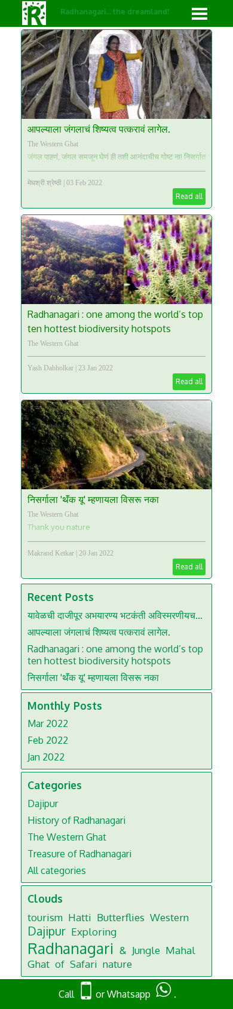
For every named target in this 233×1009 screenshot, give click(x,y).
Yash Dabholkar (50, 368)
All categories (56, 870)
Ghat (38, 964)
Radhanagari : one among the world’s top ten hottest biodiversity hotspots (115, 655)
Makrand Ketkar (50, 553)
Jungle (146, 950)
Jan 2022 (46, 757)
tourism (45, 917)
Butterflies (121, 917)
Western (169, 917)
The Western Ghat (52, 144)
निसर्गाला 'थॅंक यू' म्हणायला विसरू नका (93, 499)
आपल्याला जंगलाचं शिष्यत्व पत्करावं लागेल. (98, 129)
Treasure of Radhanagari (79, 854)
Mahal (180, 950)
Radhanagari (70, 948)
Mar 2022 (47, 723)
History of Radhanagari (76, 820)
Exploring (93, 931)
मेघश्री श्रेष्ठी (44, 183)
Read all (189, 196)
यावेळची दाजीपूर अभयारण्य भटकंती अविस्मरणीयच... (115, 615)
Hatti (79, 917)
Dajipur (42, 803)
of (60, 964)
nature (117, 964)
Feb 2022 (47, 740)
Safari (83, 964)
